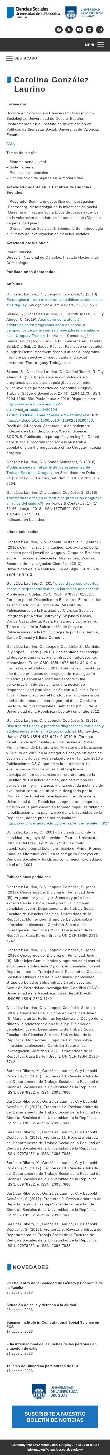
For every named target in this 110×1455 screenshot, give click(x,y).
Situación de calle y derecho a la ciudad (41, 1305)
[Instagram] (100, 29)
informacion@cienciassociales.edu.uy (55, 1449)
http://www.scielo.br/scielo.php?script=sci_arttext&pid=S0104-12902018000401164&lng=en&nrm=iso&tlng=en (47, 409)
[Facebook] (59, 29)
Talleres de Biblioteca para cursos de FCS (42, 1366)
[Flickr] (89, 29)
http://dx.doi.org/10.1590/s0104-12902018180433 (49, 420)
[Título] (69, 29)
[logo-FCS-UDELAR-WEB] (55, 13)
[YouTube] (79, 29)
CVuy (10, 144)
